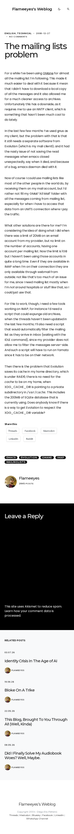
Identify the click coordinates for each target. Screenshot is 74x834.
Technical (24, 33)
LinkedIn (59, 815)
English (10, 33)
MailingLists (15, 462)
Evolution (29, 457)
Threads (13, 815)
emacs (11, 457)
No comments (18, 36)
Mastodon (25, 815)
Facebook (47, 815)
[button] (59, 9)
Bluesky (36, 815)
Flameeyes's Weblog (32, 9)
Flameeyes (29, 478)
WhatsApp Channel (37, 818)
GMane (48, 73)
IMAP (60, 457)
